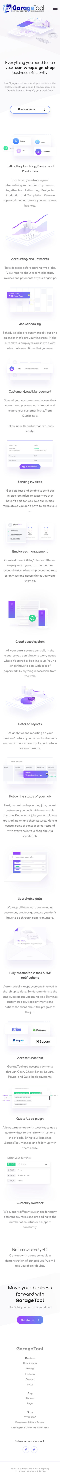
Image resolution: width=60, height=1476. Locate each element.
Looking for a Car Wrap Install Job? (30, 1427)
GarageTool (30, 1349)
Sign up (30, 1398)
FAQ (30, 1384)
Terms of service (26, 1470)
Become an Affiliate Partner (30, 1422)
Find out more (26, 109)
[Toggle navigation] (55, 8)
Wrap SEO (30, 1416)
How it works (30, 1363)
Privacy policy (42, 1468)
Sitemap (41, 1470)
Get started (27, 1320)
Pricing (30, 1368)
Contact (30, 1379)
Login (30, 1403)
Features (30, 1374)
